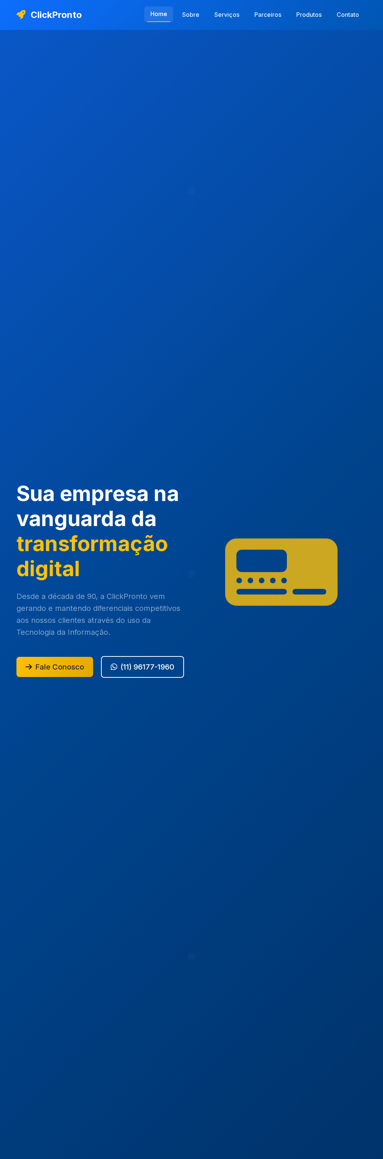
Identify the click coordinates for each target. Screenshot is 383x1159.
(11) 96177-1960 (147, 666)
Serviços (226, 14)
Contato (348, 14)
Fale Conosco (59, 666)
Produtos (309, 14)
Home (158, 14)
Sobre (190, 14)
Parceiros (267, 14)
